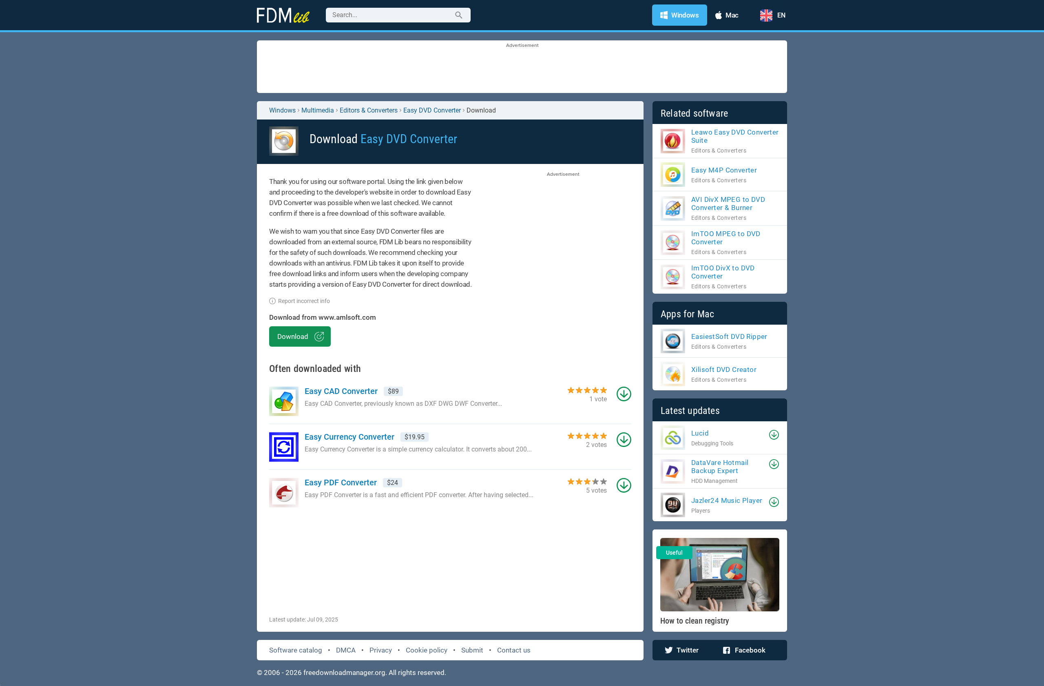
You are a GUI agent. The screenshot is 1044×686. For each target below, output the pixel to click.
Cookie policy (426, 650)
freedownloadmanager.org (344, 672)
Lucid (700, 433)
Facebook (750, 650)
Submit (472, 650)
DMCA (346, 650)
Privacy (380, 650)
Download (292, 336)
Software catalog (295, 650)
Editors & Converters (369, 110)
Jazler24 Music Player (726, 500)
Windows (282, 110)
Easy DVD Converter (432, 110)
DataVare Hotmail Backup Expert (719, 466)
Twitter (688, 650)
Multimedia (317, 110)
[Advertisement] (522, 67)
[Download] (774, 435)
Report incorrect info (304, 301)
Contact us (514, 650)
